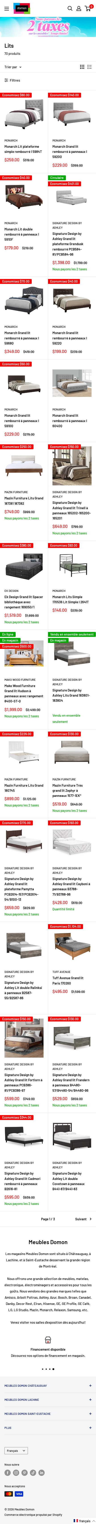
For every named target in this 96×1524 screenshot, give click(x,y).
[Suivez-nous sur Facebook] (7, 1473)
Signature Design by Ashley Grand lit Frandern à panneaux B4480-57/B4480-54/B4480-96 (71, 1082)
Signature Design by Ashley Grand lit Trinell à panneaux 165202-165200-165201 (71, 510)
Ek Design (11, 591)
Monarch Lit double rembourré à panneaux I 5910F (21, 234)
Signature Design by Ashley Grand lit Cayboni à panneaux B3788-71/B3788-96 (71, 886)
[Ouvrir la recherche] (70, 8)
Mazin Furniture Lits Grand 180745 (23, 787)
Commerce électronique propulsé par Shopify (33, 1514)
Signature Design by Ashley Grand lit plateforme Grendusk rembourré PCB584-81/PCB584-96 (67, 244)
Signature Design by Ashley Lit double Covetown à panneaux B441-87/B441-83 (68, 1181)
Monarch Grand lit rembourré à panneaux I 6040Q (69, 420)
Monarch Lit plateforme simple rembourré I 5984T (23, 149)
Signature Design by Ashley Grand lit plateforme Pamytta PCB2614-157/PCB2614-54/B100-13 (21, 889)
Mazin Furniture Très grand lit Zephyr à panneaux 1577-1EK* (67, 790)
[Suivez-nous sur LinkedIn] (41, 1473)
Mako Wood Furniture (20, 679)
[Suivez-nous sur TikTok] (33, 1473)
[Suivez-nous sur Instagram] (16, 1473)
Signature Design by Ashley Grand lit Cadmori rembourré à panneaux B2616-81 (22, 1181)
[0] (88, 8)
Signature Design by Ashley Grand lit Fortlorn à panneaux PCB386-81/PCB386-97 (23, 1082)
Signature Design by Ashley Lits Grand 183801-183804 (71, 695)
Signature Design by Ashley (67, 225)
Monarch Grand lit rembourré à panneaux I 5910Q (21, 420)
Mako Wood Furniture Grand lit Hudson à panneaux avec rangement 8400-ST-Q (23, 693)
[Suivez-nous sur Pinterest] (24, 1473)
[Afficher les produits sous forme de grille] (82, 67)
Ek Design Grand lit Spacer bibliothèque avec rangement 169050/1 (23, 602)
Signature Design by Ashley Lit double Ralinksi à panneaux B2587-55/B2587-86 (23, 990)
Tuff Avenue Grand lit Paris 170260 (67, 980)
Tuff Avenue (61, 972)
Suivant (81, 1219)
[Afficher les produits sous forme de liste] (90, 67)
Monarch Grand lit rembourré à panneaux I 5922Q (69, 338)
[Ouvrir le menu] (6, 8)
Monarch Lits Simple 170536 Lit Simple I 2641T (70, 599)
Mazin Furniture (16, 492)
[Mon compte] (79, 8)
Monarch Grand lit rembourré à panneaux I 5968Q (21, 338)
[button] (84, 1521)
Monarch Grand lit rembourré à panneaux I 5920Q (69, 151)
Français (12, 1450)
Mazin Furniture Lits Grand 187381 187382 (23, 500)
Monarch (10, 140)
